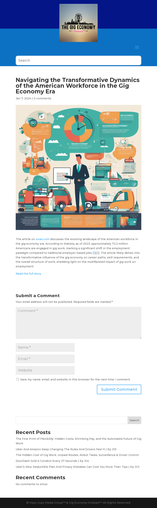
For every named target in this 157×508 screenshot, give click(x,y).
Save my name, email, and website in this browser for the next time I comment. (75, 379)
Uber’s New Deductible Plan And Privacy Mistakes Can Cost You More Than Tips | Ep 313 (77, 467)
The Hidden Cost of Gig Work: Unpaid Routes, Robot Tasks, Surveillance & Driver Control (77, 455)
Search (134, 420)
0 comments (42, 98)
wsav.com (42, 239)
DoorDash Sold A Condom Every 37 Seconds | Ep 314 (52, 461)
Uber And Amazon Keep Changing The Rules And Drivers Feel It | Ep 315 (66, 449)
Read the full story (28, 273)
